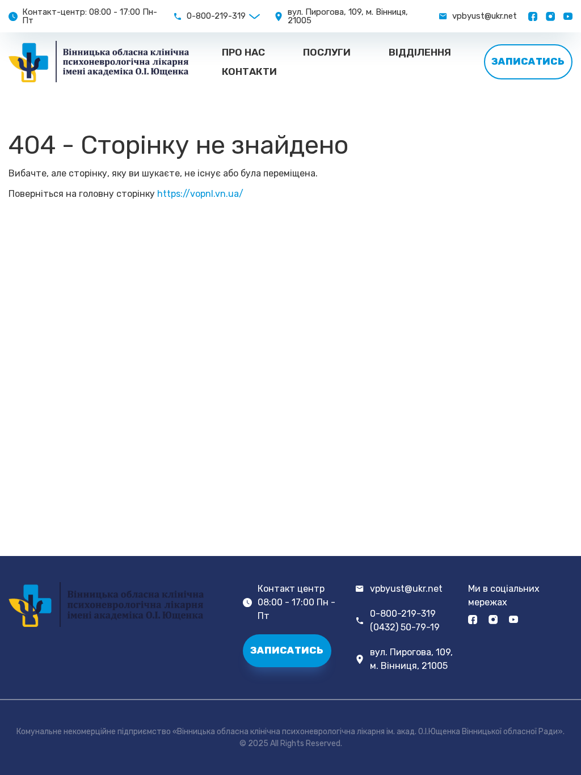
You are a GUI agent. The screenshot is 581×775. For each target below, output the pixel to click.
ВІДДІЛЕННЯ (420, 52)
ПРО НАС (243, 52)
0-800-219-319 (216, 16)
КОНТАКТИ (249, 71)
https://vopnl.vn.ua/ (200, 193)
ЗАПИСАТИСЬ (528, 61)
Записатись (286, 650)
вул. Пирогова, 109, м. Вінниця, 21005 (411, 659)
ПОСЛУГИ (327, 52)
